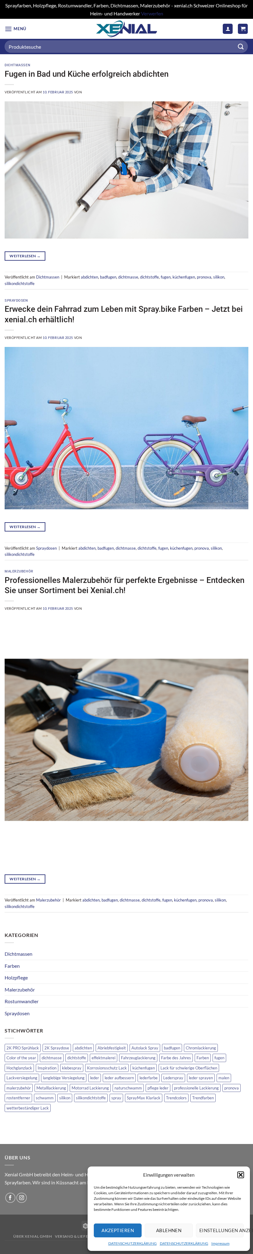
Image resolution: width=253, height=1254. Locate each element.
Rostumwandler (22, 1001)
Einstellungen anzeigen (221, 1230)
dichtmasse (128, 277)
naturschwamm (128, 1087)
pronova (204, 277)
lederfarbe (148, 1077)
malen (223, 1077)
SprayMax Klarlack (143, 1097)
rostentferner (18, 1097)
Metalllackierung (51, 1087)
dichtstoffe (149, 277)
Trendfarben (203, 1097)
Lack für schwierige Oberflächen (188, 1067)
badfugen (108, 277)
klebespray (71, 1067)
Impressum (220, 1243)
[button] (241, 1175)
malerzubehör (18, 1087)
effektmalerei (103, 1057)
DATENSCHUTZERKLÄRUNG (132, 1243)
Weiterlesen (25, 256)
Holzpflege (16, 977)
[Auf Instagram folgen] (21, 1198)
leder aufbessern (119, 1077)
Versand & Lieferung (77, 1236)
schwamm (45, 1097)
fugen (166, 277)
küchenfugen (183, 277)
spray (116, 1097)
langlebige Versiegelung (64, 1077)
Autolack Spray (144, 1047)
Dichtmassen (17, 65)
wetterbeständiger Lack (27, 1107)
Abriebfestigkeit (111, 1047)
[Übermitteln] (241, 47)
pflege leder (157, 1087)
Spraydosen (16, 301)
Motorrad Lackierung (90, 1087)
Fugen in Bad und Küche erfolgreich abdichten (86, 74)
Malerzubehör (19, 571)
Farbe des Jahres (176, 1057)
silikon (218, 277)
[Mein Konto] (228, 29)
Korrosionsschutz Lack (107, 1067)
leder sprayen (201, 1077)
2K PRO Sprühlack (22, 1047)
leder (94, 1077)
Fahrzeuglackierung (138, 1057)
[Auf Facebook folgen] (10, 1198)
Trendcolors (176, 1097)
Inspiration (47, 1067)
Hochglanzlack (19, 1067)
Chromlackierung (201, 1047)
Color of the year (21, 1057)
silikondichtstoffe (20, 283)
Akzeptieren (118, 1230)
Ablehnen (169, 1230)
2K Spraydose (56, 1047)
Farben (12, 966)
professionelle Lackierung (196, 1087)
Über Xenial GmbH (32, 1236)
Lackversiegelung (21, 1077)
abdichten (89, 277)
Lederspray (173, 1077)
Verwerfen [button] (152, 13)
